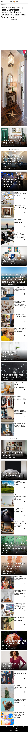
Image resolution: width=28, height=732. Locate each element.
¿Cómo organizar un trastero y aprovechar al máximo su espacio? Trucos (20, 386)
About (3, 727)
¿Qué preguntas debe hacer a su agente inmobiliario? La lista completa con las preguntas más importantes (20, 236)
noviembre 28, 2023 (10, 263)
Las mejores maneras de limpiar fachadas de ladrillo (20, 398)
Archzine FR (14, 728)
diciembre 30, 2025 (10, 168)
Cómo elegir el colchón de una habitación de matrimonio (18, 222)
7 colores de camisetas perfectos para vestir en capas (20, 673)
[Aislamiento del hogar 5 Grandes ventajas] (14, 371)
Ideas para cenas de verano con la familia (20, 315)
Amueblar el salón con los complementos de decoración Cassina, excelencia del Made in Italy (13, 161)
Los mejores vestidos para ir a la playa (20, 687)
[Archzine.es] (14, 2)
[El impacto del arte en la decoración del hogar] (14, 470)
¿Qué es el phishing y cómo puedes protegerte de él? (20, 510)
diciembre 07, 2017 (10, 145)
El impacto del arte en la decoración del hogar (13, 474)
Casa (5, 4)
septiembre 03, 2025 (10, 189)
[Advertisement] (14, 35)
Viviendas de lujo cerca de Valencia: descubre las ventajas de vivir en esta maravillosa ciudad (13, 278)
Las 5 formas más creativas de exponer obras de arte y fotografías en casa (20, 304)
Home (2, 4)
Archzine (24, 727)
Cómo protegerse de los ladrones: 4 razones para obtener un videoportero (20, 331)
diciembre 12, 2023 (11, 648)
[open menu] (1, 1)
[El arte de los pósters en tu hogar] (14, 449)
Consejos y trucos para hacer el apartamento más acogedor (13, 259)
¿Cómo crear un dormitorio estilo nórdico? (10, 354)
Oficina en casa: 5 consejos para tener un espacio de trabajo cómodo (13, 183)
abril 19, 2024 (14, 553)
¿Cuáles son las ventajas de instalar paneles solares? (20, 411)
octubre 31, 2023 (13, 668)
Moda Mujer (5, 573)
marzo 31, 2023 (9, 359)
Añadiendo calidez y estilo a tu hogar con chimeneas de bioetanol (20, 524)
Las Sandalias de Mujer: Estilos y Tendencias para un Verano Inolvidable (13, 567)
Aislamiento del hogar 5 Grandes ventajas (13, 376)
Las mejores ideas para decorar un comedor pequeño (19, 425)
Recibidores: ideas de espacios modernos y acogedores (12, 140)
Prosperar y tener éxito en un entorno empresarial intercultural (19, 715)
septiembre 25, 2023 (10, 284)
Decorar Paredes (6, 553)
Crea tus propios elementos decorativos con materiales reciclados (19, 620)
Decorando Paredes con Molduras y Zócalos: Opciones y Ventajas (20, 592)
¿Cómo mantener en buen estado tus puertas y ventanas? (20, 207)
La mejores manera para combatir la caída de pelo (20, 700)
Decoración (5, 457)
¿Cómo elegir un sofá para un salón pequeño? (19, 289)
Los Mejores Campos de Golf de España (20, 483)
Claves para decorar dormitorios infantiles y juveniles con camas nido (20, 497)
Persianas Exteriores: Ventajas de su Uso (20, 194)
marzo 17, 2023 (9, 379)
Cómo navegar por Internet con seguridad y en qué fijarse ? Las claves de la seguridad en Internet (19, 607)
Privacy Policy (17, 727)
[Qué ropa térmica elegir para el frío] (14, 660)
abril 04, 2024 (12, 573)
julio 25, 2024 (11, 457)
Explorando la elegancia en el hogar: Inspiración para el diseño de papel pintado (13, 547)
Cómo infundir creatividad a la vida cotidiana (20, 578)
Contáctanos (9, 727)
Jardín (3, 648)
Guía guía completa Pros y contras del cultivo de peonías (14, 643)
